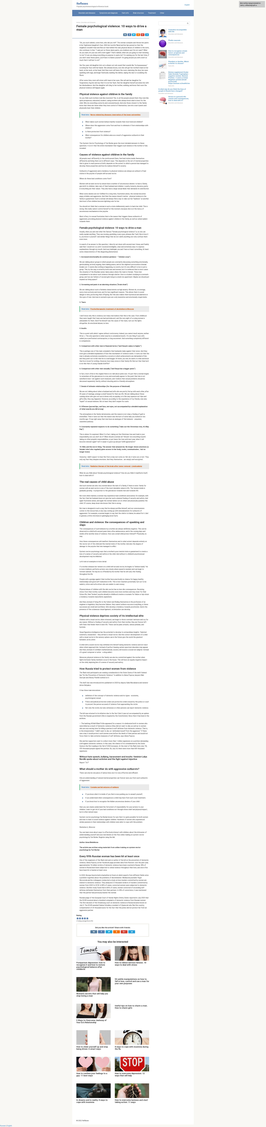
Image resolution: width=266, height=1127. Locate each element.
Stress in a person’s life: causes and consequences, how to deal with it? (178, 98)
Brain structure (138, 13)
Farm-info (125, 13)
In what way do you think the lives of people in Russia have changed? (172, 90)
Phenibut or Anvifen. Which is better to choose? (178, 62)
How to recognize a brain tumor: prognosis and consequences (177, 53)
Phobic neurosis (174, 40)
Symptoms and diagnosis (108, 13)
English (187, 5)
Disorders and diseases (86, 13)
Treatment (152, 13)
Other (162, 13)
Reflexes (82, 3)
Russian (3, 1126)
